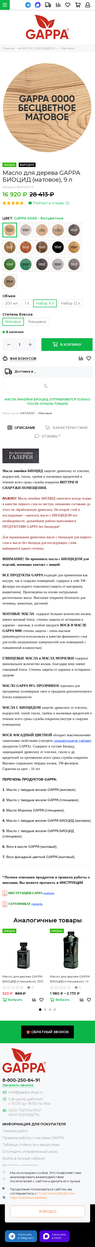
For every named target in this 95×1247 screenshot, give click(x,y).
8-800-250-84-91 (21, 1080)
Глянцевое (37, 322)
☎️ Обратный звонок (47, 1032)
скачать (48, 893)
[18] (74, 264)
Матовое (13, 322)
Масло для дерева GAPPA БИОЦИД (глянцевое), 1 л (70, 979)
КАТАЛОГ (27, 413)
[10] (26, 247)
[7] (58, 230)
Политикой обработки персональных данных (42, 1195)
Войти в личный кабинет (24, 1158)
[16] (42, 264)
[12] (58, 247)
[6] (42, 230)
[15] (26, 264)
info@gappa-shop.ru (26, 1092)
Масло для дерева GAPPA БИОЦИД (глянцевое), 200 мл (22, 979)
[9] (9, 247)
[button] (40, 1009)
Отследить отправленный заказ (30, 1151)
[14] (9, 264)
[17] (58, 264)
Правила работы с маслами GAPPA (33, 1138)
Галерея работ (15, 1131)
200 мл (11, 303)
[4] (26, 230)
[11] (42, 247)
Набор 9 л (45, 303)
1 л (27, 303)
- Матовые (44, 413)
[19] (9, 281)
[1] (9, 230)
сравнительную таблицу (73, 741)
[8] (74, 230)
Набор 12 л (70, 303)
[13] (74, 247)
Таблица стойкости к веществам (30, 1145)
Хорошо (47, 1211)
